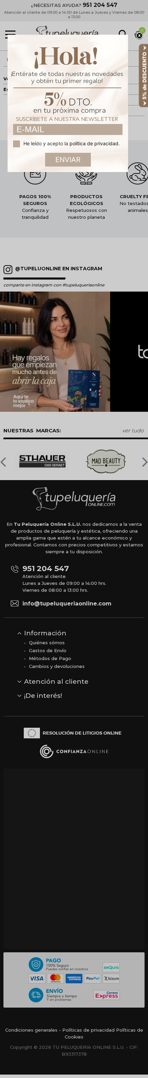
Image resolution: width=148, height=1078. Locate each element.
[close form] (139, 36)
